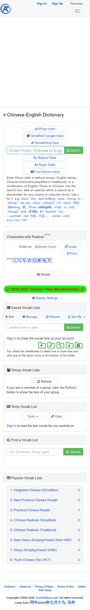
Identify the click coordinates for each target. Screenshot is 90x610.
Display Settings (47, 298)
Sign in (11, 338)
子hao (32, 207)
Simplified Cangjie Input (46, 135)
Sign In (42, 3)
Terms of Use (65, 586)
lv (65, 207)
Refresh (54, 316)
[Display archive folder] (78, 345)
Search (75, 150)
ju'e (9, 220)
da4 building (46, 198)
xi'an (16, 220)
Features (9, 586)
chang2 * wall (17, 211)
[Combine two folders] (60, 345)
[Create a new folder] (42, 345)
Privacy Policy (44, 586)
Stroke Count (47, 246)
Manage (31, 316)
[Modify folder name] (51, 345)
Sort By (77, 316)
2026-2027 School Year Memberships (45, 289)
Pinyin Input (46, 128)
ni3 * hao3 (64, 203)
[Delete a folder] (69, 345)
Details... (47, 274)
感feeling (14, 207)
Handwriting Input (46, 142)
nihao (36, 203)
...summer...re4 (18, 216)
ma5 (71, 207)
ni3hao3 (48, 203)
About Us (25, 586)
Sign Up (57, 3)
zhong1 (13, 203)
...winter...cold (59, 216)
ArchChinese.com (47, 597)
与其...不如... (38, 216)
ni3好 (57, 207)
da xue (25, 203)
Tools (31, 416)
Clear (58, 416)
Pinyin (74, 253)
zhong (71, 198)
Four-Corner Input (46, 171)
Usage (72, 246)
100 (24, 220)
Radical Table (46, 157)
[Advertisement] (45, 62)
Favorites (76, 3)
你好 (76, 203)
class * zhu (28, 198)
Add (11, 316)
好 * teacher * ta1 (52, 211)
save (61, 198)
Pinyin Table (46, 164)
